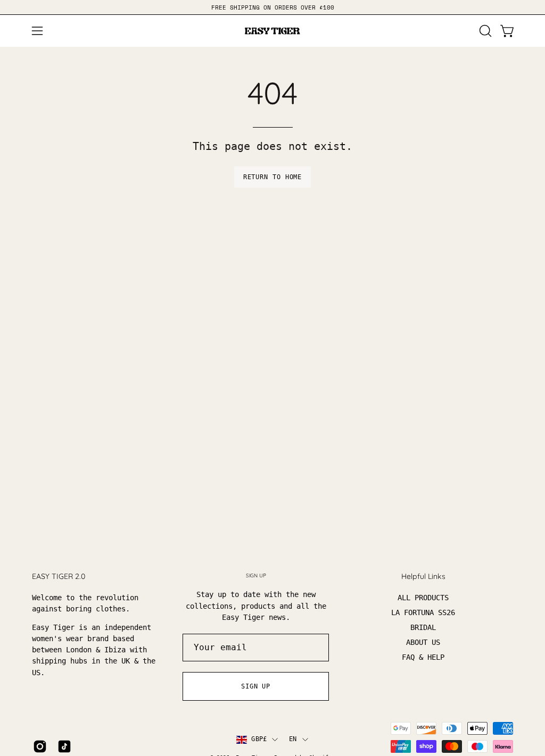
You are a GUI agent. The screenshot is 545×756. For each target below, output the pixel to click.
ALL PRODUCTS (423, 597)
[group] (272, 7)
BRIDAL (423, 627)
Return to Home (272, 177)
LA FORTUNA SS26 (423, 612)
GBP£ (259, 739)
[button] (484, 30)
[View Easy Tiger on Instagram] (40, 746)
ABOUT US (423, 642)
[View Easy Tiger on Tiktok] (64, 746)
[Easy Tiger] (272, 31)
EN (292, 739)
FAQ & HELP (423, 657)
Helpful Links (423, 576)
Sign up (255, 686)
